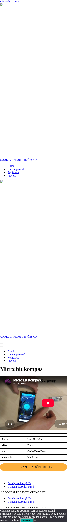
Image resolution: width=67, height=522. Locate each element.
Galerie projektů (16, 169)
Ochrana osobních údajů (21, 486)
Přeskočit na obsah (10, 1)
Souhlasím (27, 520)
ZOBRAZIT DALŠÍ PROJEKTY (33, 467)
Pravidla (12, 175)
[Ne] (35, 520)
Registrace (13, 172)
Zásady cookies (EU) (19, 483)
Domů (11, 165)
